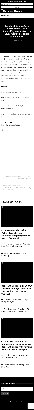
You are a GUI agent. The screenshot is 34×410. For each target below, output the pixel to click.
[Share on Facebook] (8, 168)
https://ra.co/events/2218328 (11, 125)
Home (3, 15)
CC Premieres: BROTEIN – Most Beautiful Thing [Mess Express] (16, 356)
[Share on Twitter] (12, 168)
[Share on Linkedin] (25, 168)
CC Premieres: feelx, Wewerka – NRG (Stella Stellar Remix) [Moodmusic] (15, 310)
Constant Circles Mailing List (17, 1)
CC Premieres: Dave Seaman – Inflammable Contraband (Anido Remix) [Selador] (14, 187)
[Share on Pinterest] (21, 168)
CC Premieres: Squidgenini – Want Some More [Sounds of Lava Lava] (16, 245)
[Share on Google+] (16, 168)
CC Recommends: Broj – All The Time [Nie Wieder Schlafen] (18, 177)
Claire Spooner (18, 44)
